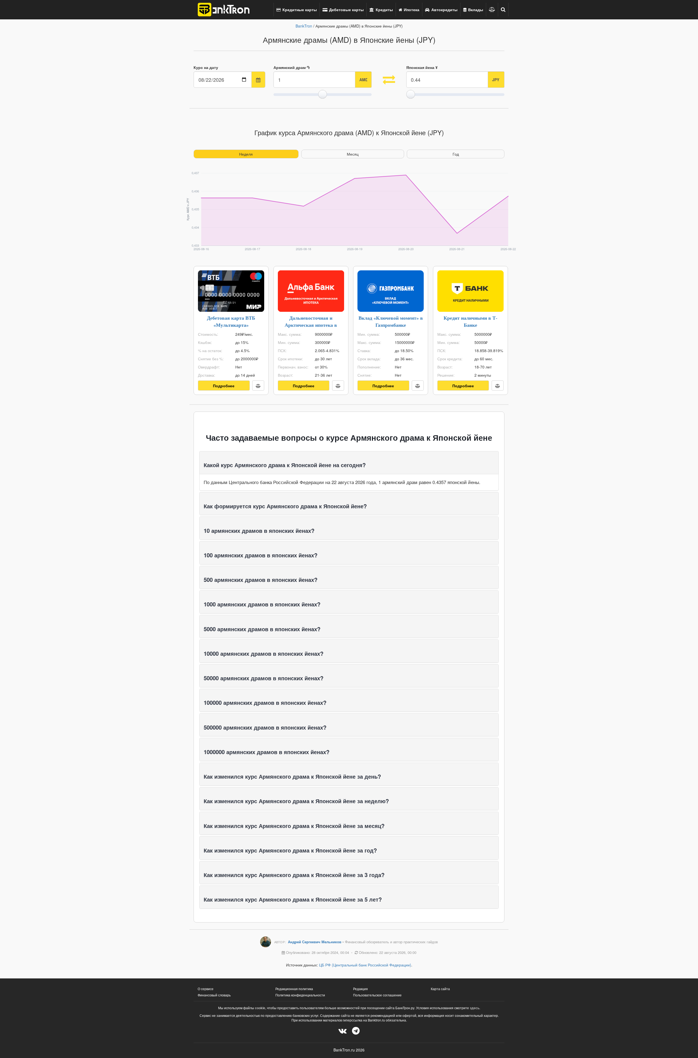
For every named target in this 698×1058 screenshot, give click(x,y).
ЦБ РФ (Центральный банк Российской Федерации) (365, 965)
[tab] (349, 462)
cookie (260, 1007)
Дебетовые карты (346, 9)
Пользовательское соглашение (377, 995)
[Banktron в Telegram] (356, 1030)
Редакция (360, 988)
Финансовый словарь (214, 995)
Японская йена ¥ (422, 67)
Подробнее (223, 385)
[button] (503, 9)
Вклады (475, 9)
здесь (474, 1007)
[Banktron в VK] (342, 1030)
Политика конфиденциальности (300, 995)
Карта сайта (440, 988)
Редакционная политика (294, 988)
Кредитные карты (299, 9)
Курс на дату (206, 67)
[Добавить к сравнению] (258, 385)
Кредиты (384, 9)
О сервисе (205, 988)
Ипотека (411, 9)
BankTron (304, 26)
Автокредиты (444, 9)
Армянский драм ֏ (291, 67)
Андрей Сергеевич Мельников (315, 941)
